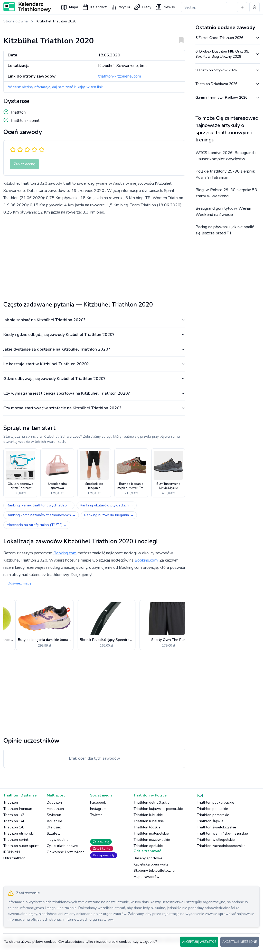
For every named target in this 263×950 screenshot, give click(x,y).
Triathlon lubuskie (148, 814)
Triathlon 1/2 (13, 814)
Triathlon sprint (15, 839)
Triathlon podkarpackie (215, 802)
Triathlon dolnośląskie (152, 802)
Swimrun (54, 814)
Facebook (98, 802)
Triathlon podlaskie (212, 808)
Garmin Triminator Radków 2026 (221, 97)
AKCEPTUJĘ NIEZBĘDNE (239, 942)
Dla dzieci (54, 827)
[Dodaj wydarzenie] (242, 7)
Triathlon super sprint (21, 845)
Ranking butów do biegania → (109, 515)
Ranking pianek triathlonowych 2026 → (39, 505)
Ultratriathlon (14, 858)
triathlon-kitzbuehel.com (119, 76)
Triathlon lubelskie (149, 821)
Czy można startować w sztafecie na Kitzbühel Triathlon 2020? (62, 408)
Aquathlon (55, 808)
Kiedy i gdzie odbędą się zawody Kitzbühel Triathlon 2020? (58, 334)
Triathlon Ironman (17, 808)
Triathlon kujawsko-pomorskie (158, 808)
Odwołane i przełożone (65, 852)
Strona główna (15, 21)
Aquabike (54, 821)
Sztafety (53, 833)
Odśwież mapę (19, 583)
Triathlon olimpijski (18, 833)
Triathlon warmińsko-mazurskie (222, 833)
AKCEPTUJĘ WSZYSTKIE (199, 942)
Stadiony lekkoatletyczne (154, 870)
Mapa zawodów (146, 876)
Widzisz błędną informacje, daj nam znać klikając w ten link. (56, 86)
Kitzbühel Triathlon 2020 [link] (56, 21)
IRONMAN (11, 852)
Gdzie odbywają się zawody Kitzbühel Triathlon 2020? (54, 378)
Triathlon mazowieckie (152, 839)
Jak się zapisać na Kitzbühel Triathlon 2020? (44, 320)
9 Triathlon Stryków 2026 (216, 70)
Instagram (98, 808)
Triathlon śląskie (210, 821)
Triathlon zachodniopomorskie (221, 845)
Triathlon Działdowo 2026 (216, 83)
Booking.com (65, 553)
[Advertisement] (94, 256)
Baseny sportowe (148, 858)
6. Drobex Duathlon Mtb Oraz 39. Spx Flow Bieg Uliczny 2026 (222, 54)
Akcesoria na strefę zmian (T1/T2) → (37, 524)
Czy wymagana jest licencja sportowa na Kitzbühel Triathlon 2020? (66, 393)
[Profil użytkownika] (254, 7)
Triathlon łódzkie (147, 827)
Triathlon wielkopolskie (216, 839)
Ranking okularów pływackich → (106, 505)
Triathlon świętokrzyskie (216, 827)
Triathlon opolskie (148, 845)
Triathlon (10, 802)
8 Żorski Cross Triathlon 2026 (219, 37)
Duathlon (54, 802)
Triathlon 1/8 (13, 827)
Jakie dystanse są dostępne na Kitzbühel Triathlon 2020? (56, 349)
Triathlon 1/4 (13, 821)
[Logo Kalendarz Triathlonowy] (27, 7)
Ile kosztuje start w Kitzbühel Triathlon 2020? (46, 364)
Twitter (96, 814)
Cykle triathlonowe (62, 845)
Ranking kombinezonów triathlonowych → (41, 515)
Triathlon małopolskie (151, 833)
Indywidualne (58, 839)
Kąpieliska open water (152, 864)
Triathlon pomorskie (213, 814)
